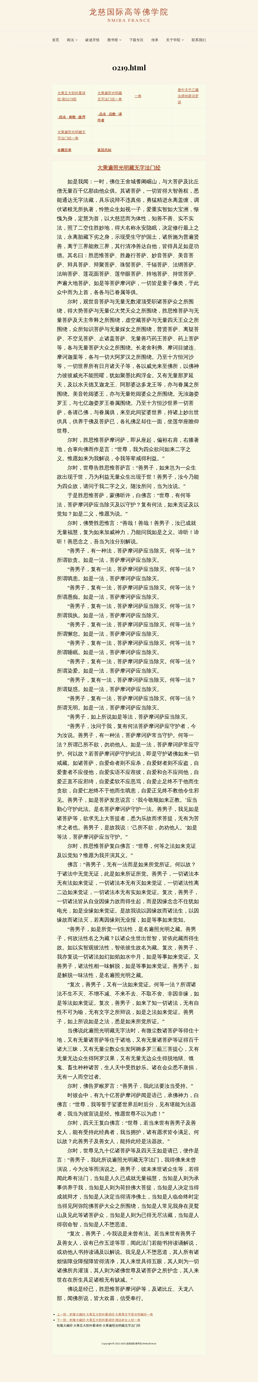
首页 (55, 39)
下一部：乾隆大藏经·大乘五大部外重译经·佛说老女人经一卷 (98, 1320)
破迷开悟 (92, 39)
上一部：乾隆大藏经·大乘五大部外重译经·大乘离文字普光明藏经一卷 (105, 1314)
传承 (154, 39)
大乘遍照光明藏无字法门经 (129, 167)
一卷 (137, 96)
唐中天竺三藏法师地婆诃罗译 (188, 95)
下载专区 (136, 39)
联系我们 (199, 39)
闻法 (70, 39)
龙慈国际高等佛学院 (129, 12)
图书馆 (112, 39)
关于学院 (173, 39)
